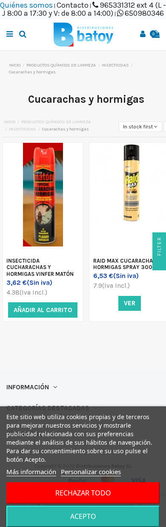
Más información (31, 471)
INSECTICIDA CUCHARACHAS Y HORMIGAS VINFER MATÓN (40, 267)
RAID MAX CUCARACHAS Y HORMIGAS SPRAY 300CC (127, 264)
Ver (129, 303)
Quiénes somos (26, 5)
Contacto (73, 5)
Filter (159, 247)
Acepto (83, 516)
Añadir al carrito (43, 310)
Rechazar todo (83, 493)
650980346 (144, 13)
